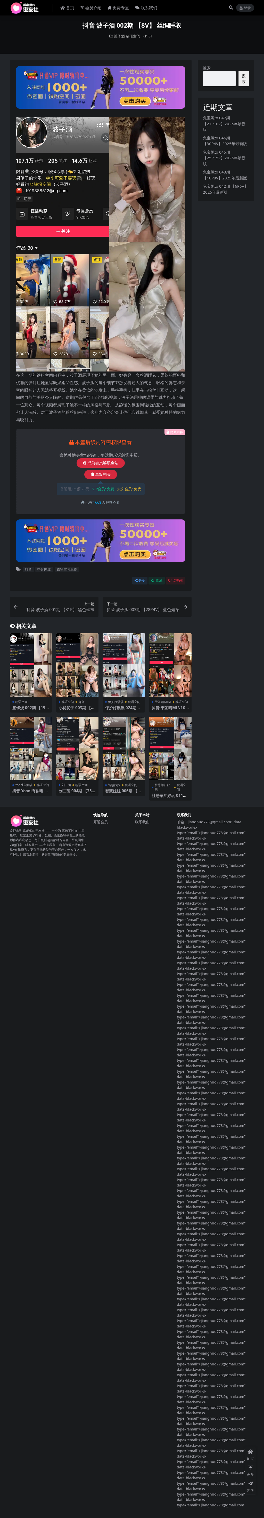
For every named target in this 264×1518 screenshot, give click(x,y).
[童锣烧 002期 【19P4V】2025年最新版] (31, 665)
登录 (247, 8)
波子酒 (119, 36)
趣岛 (81, 702)
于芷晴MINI (163, 702)
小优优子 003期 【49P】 (77, 710)
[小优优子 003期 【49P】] (77, 665)
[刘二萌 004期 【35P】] (77, 748)
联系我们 (149, 8)
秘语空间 (133, 36)
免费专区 (120, 8)
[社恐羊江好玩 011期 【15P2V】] (170, 748)
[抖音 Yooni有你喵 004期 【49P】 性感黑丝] (31, 748)
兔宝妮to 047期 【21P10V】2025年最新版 (224, 123)
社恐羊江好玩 (162, 787)
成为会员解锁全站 (102, 463)
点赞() (177, 580)
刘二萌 (66, 785)
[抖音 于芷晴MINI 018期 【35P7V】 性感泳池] (170, 665)
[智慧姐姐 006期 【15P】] (124, 748)
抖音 (28, 569)
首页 (70, 8)
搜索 (207, 67)
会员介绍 (93, 8)
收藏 (159, 580)
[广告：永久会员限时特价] (101, 88)
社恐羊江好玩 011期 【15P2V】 (169, 798)
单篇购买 (103, 474)
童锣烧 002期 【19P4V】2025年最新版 (30, 710)
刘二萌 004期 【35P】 (75, 793)
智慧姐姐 (114, 785)
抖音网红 (44, 569)
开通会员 (100, 821)
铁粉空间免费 (67, 569)
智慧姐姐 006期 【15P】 (123, 793)
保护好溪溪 (115, 702)
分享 (141, 580)
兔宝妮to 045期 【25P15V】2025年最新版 (224, 157)
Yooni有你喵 (23, 785)
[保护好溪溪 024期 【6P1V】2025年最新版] (124, 665)
